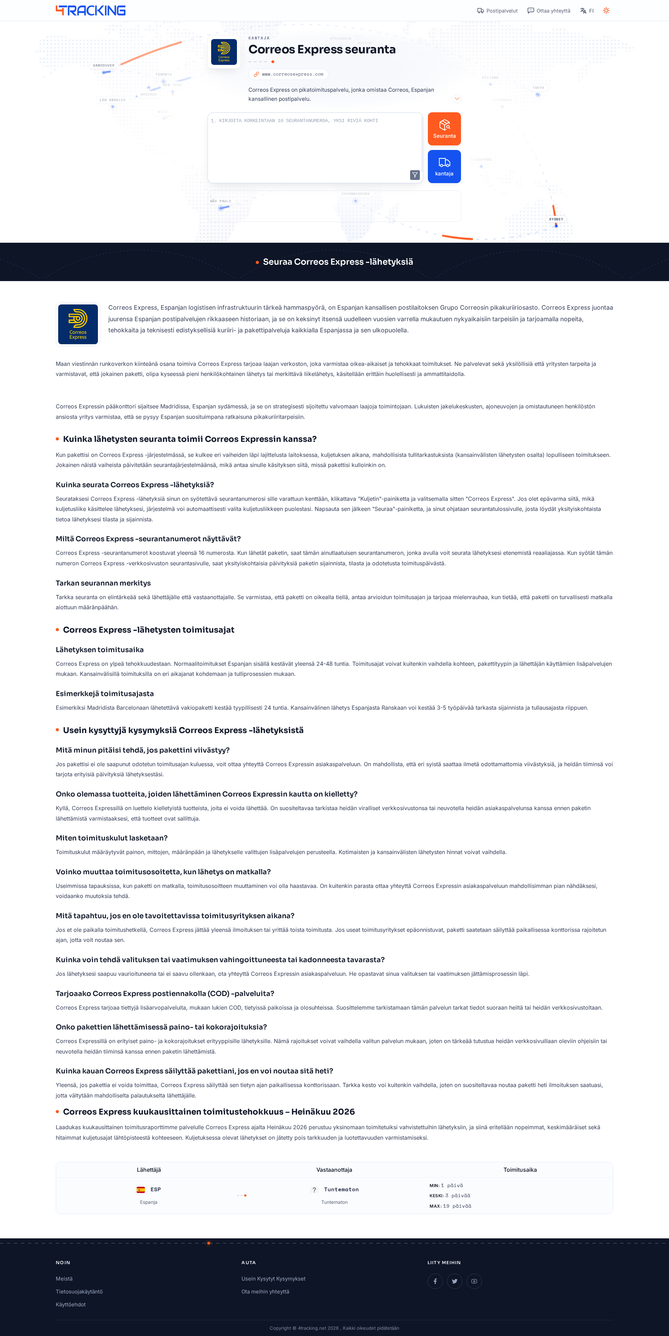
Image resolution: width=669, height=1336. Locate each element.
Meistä (64, 1278)
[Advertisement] (334, 206)
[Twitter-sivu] (454, 1281)
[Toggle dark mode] (606, 10)
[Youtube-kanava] (474, 1281)
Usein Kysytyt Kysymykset (273, 1278)
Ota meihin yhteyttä (265, 1291)
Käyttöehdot (71, 1304)
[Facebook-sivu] (435, 1281)
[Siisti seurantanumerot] (415, 175)
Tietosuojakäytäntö (79, 1291)
